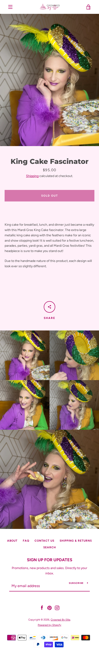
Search (49, 547)
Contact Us (44, 540)
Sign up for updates (49, 559)
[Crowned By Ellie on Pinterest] (49, 608)
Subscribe (76, 583)
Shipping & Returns (76, 540)
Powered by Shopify (49, 625)
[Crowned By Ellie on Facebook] (42, 608)
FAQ (26, 540)
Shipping (32, 176)
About (12, 540)
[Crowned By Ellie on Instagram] (57, 608)
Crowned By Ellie (60, 619)
